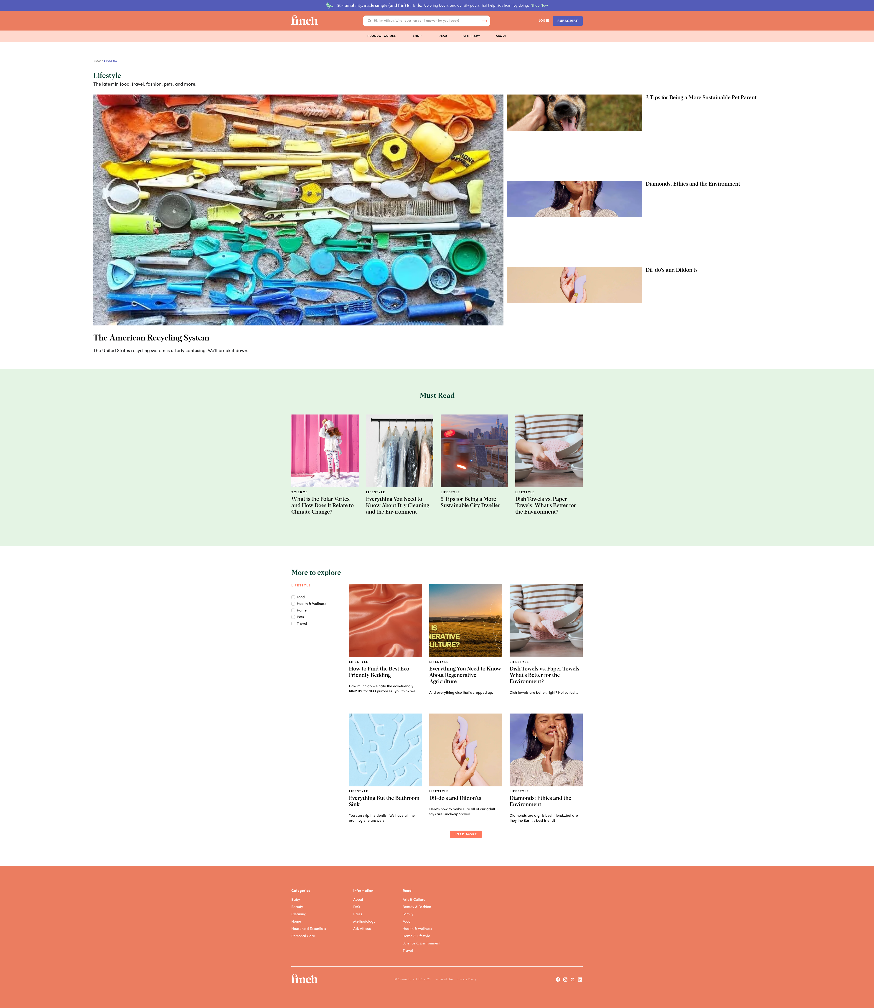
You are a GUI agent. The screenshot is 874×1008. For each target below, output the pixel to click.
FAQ (356, 907)
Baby (295, 900)
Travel (408, 951)
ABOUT (501, 36)
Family (408, 914)
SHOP (417, 36)
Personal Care (303, 936)
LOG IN (544, 21)
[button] (381, 36)
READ (443, 36)
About (358, 900)
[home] (304, 21)
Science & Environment (421, 943)
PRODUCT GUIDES (381, 36)
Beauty (297, 907)
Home (296, 922)
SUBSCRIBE (567, 21)
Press (357, 914)
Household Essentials (308, 929)
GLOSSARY (471, 36)
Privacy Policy (466, 979)
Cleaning (298, 914)
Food (407, 922)
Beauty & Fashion (417, 907)
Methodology (364, 922)
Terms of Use (443, 979)
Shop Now (539, 6)
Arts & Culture (414, 900)
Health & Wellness (417, 929)
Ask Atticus (362, 929)
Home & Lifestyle (416, 936)
